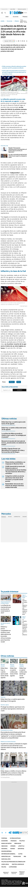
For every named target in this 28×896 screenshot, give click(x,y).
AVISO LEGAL (5, 864)
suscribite (21, 12)
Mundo (12, 848)
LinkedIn (13, 832)
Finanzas (25, 16)
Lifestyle (21, 846)
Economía (15, 16)
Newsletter (23, 832)
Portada (4, 838)
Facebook (5, 832)
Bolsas (10, 516)
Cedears (24, 516)
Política (22, 841)
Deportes (21, 848)
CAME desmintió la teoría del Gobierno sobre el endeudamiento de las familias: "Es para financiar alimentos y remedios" (15, 469)
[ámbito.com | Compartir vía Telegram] (24, 41)
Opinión (12, 846)
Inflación (17, 21)
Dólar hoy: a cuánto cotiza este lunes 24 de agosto (14, 428)
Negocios (4, 846)
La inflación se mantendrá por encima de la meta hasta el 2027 (6, 609)
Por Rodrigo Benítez (5, 777)
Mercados (17, 843)
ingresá (25, 12)
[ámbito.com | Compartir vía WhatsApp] (16, 41)
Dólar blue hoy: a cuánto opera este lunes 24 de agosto (13, 423)
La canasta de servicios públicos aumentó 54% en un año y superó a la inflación (24, 627)
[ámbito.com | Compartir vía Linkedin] (22, 41)
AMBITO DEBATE (22, 873)
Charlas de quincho (22, 9)
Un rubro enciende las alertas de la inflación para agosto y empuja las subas (17, 156)
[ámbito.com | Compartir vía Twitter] (20, 41)
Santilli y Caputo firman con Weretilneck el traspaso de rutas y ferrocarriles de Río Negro (13, 450)
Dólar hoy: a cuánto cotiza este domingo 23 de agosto (23, 672)
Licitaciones (13, 867)
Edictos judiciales (18, 864)
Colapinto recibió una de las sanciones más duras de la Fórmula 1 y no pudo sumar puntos (14, 478)
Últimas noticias (15, 838)
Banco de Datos (6, 843)
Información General (8, 854)
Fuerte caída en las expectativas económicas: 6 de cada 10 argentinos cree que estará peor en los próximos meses (14, 72)
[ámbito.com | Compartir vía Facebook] (18, 41)
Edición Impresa (6, 851)
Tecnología (17, 856)
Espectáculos (5, 856)
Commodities (17, 516)
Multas (3, 867)
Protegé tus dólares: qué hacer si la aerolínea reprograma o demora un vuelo (12, 709)
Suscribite (19, 390)
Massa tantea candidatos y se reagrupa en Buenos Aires (15, 463)
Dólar (7, 16)
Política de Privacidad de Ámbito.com (13, 861)
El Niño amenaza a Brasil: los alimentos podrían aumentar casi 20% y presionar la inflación (14, 67)
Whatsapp (21, 832)
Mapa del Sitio (5, 859)
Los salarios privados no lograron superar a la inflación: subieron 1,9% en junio (24, 606)
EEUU (18, 382)
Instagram (9, 832)
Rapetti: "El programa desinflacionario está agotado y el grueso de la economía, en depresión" (17, 150)
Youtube (17, 832)
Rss (25, 856)
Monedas (3, 516)
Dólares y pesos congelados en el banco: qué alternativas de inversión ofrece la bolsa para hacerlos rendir (6, 634)
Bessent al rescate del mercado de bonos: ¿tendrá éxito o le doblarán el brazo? (14, 442)
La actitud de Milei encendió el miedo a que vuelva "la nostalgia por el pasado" (14, 435)
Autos (20, 854)
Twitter (2, 832)
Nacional (4, 848)
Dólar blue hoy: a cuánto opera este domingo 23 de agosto (13, 700)
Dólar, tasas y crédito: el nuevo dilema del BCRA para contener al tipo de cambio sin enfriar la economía (13, 773)
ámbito (2, 21)
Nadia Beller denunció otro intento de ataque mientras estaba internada (14, 485)
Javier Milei (12, 9)
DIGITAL (6, 873)
